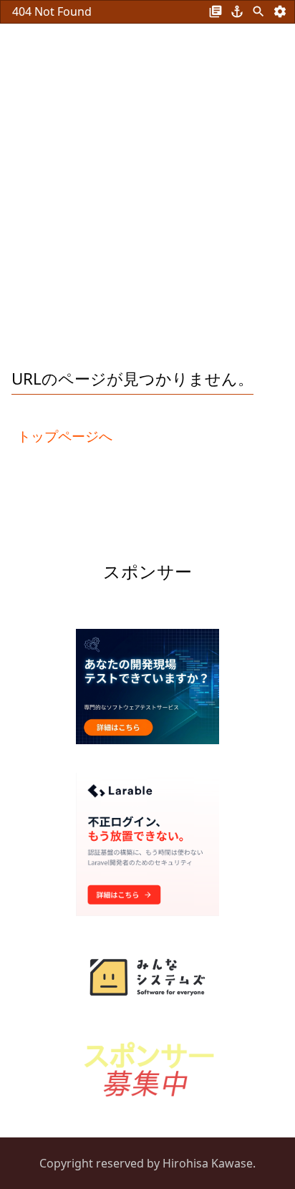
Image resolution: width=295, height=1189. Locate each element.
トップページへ (64, 436)
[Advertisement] (147, 200)
